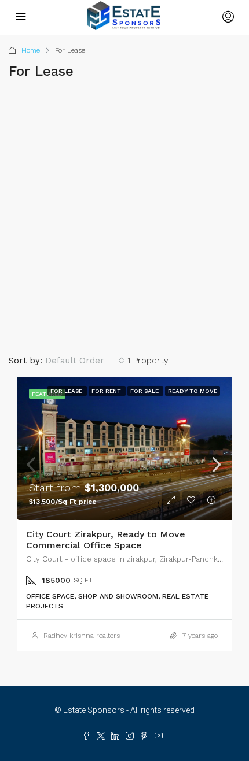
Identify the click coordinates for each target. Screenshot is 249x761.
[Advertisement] (124, 218)
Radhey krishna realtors (81, 636)
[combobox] (84, 360)
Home (30, 50)
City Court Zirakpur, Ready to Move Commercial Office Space (105, 540)
